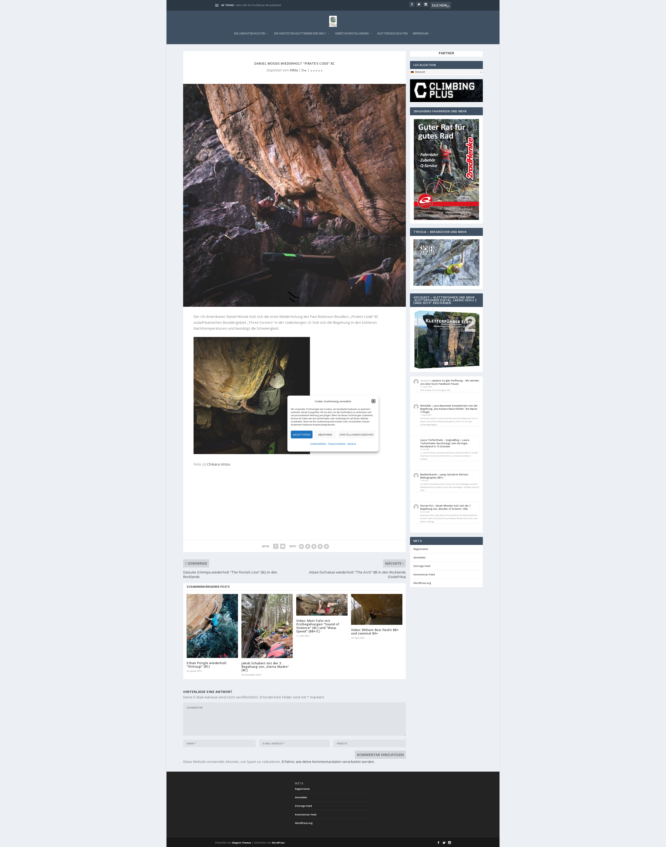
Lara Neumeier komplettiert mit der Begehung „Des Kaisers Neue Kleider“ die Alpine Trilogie (449, 409)
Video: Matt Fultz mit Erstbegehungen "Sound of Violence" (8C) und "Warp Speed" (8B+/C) (317, 626)
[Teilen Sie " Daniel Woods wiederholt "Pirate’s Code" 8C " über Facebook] (275, 546)
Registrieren (420, 549)
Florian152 (426, 505)
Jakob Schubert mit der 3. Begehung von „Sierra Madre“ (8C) (265, 666)
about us (351, 443)
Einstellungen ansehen (356, 434)
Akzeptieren (301, 434)
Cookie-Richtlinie (318, 443)
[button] (373, 401)
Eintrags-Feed (421, 566)
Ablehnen (325, 434)
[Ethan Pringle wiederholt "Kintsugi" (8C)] (212, 626)
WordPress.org (422, 583)
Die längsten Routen (249, 33)
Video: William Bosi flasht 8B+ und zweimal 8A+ (375, 631)
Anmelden (419, 557)
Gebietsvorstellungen (352, 33)
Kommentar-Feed (424, 574)
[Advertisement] (294, 495)
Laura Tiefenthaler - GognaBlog (439, 440)
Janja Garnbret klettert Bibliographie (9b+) (444, 476)
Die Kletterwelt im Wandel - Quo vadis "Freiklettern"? (265, 5)
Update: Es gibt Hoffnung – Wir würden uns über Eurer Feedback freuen (449, 382)
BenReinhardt (428, 474)
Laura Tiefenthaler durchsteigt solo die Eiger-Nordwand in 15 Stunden (444, 443)
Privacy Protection (337, 443)
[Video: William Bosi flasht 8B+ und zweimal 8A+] (376, 609)
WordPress (278, 842)
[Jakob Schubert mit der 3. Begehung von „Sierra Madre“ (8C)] (267, 626)
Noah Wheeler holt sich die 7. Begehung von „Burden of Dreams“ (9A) (445, 507)
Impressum (420, 33)
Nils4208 (425, 405)
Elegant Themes (241, 842)
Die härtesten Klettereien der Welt (300, 33)
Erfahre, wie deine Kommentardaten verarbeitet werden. (328, 761)
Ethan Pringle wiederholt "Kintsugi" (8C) (207, 664)
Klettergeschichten (392, 33)
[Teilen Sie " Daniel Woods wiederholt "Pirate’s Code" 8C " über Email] (282, 546)
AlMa (294, 70)
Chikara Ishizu (218, 464)
